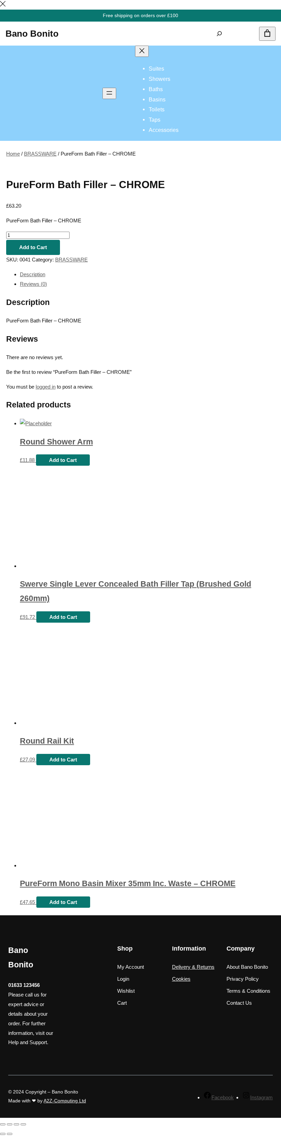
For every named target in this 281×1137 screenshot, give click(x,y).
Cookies (181, 979)
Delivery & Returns (193, 967)
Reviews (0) (33, 284)
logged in (46, 387)
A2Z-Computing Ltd (65, 1100)
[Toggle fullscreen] (16, 1124)
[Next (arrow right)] (9, 1134)
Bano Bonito (32, 33)
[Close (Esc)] (2, 1124)
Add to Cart (33, 247)
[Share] (9, 1124)
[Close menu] (142, 51)
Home (13, 154)
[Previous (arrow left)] (2, 1134)
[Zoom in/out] (23, 1124)
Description (32, 274)
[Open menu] (109, 93)
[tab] (147, 274)
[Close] (2, 5)
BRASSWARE (40, 154)
